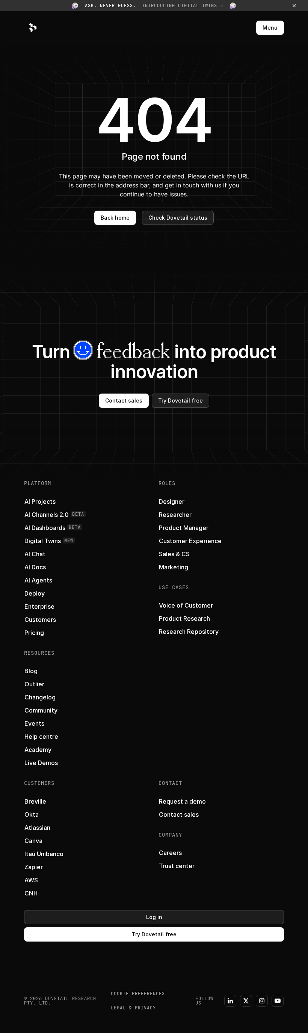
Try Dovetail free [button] (180, 400)
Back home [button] (115, 217)
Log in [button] (154, 917)
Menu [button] (270, 27)
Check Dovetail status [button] (177, 217)
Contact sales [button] (123, 400)
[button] (154, 5)
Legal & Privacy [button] (133, 1008)
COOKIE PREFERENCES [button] (138, 994)
